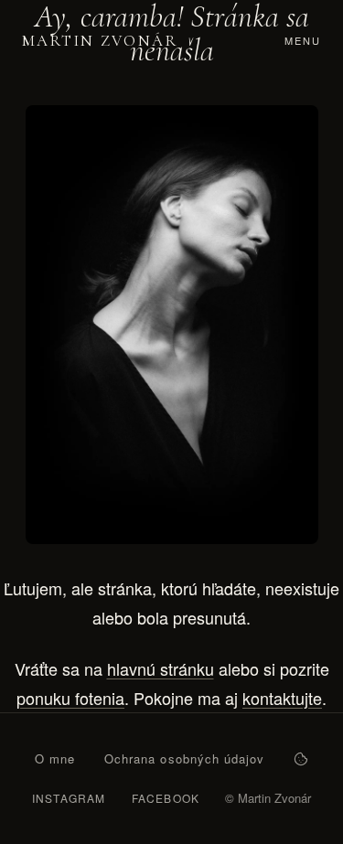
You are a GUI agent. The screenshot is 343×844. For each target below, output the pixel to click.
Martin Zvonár (99, 40)
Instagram (69, 798)
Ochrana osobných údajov (184, 758)
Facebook (166, 798)
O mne (55, 758)
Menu (302, 40)
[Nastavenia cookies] (301, 759)
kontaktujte (282, 698)
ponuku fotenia (70, 698)
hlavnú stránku (160, 668)
